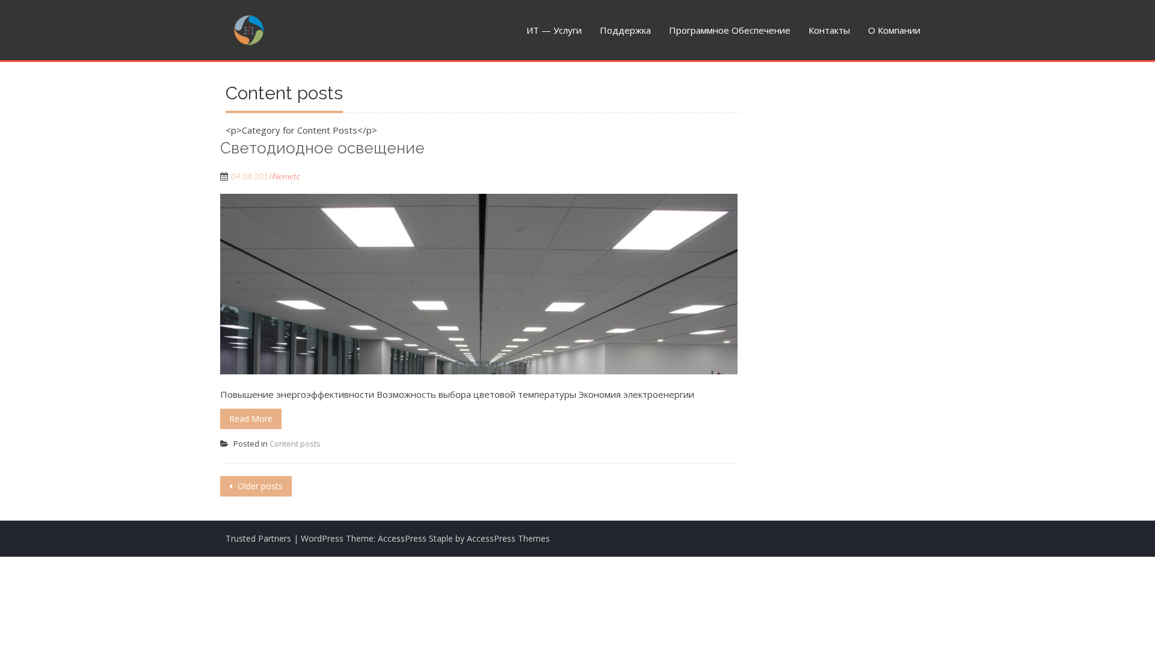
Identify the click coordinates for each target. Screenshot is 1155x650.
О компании (894, 30)
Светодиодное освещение (322, 148)
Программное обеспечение (729, 30)
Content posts (295, 443)
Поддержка (625, 30)
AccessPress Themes (508, 538)
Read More (251, 418)
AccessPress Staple (415, 538)
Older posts (259, 486)
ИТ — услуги (554, 30)
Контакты (829, 30)
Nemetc (286, 177)
